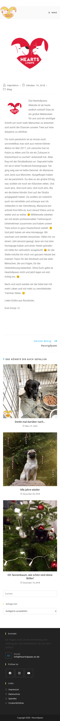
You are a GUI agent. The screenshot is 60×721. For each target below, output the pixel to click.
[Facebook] (10, 673)
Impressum (13, 689)
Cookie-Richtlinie (16, 703)
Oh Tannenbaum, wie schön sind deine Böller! (30, 576)
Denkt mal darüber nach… (30, 421)
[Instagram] (19, 673)
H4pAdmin (13, 85)
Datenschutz (14, 694)
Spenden (12, 698)
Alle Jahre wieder (30, 489)
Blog (9, 89)
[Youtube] (29, 673)
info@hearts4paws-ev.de (26, 656)
